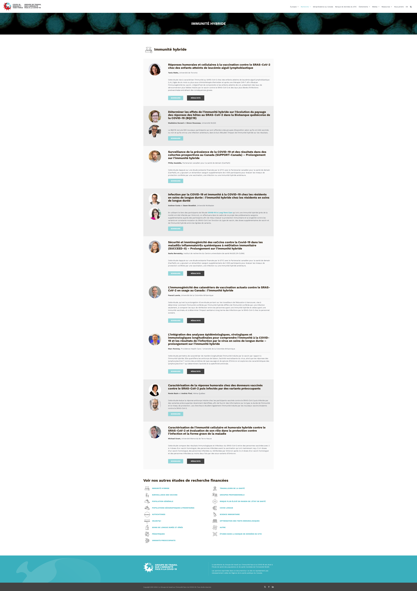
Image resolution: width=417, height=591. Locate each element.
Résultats (195, 98)
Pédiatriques (158, 534)
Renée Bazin (173, 393)
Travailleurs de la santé (232, 488)
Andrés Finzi (186, 393)
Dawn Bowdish (189, 205)
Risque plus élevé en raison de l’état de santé (243, 501)
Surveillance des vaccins (164, 495)
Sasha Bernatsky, (175, 253)
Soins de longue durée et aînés (167, 527)
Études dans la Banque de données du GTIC (241, 534)
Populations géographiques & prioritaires (173, 508)
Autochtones (158, 514)
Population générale (162, 501)
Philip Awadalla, (175, 163)
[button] (411, 7)
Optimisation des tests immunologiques (239, 521)
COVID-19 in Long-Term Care (220, 213)
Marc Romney (174, 349)
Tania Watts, (173, 73)
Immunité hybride (160, 488)
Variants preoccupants (163, 540)
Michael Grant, (174, 439)
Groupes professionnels (232, 495)
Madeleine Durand (176, 123)
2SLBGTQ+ (156, 521)
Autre (223, 527)
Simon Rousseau (193, 123)
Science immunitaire (230, 514)
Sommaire (175, 98)
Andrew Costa (174, 205)
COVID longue (226, 508)
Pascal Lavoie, (174, 295)
